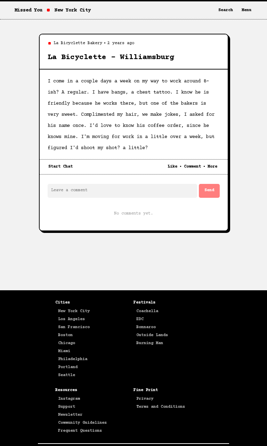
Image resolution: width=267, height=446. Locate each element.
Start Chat (60, 166)
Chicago (66, 343)
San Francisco (74, 327)
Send (209, 190)
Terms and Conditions (160, 407)
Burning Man (149, 343)
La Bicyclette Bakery (78, 43)
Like (172, 166)
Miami (64, 351)
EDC (140, 319)
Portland (68, 367)
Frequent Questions (80, 431)
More (212, 166)
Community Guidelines (82, 423)
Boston (65, 335)
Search (225, 10)
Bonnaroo (146, 327)
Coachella (147, 311)
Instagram (69, 399)
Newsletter (70, 415)
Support (66, 407)
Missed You (28, 10)
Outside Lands (152, 335)
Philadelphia (72, 359)
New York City (74, 311)
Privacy (144, 399)
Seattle (66, 375)
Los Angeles (71, 319)
